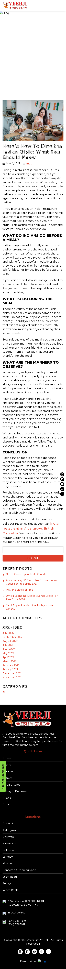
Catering (8, 771)
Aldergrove (10, 830)
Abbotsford (10, 823)
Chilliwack (9, 836)
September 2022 (13, 637)
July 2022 (8, 645)
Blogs (7, 798)
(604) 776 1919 (17, 924)
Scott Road (10, 876)
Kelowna (8, 850)
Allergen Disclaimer (16, 791)
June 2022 (9, 649)
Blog (29, 163)
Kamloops (9, 843)
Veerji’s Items (11, 784)
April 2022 (8, 657)
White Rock (10, 890)
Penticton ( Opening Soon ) (20, 870)
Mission (7, 863)
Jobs (6, 804)
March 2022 (9, 661)
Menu (7, 764)
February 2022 (11, 665)
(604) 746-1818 (17, 920)
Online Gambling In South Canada (26, 574)
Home (7, 758)
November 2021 (12, 677)
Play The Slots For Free (19, 589)
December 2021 (12, 673)
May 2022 (8, 653)
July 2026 (8, 633)
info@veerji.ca (16, 912)
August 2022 (10, 641)
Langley (8, 856)
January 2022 (10, 669)
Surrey (7, 883)
